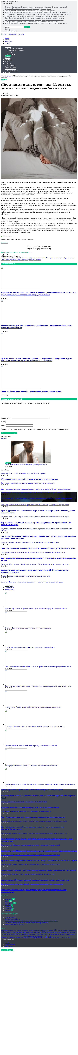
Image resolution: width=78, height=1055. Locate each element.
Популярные (9, 587)
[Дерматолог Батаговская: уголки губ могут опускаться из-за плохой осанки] (16, 763)
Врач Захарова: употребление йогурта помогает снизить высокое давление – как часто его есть (38, 14)
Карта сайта (9, 946)
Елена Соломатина (23, 930)
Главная (3, 76)
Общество (8, 63)
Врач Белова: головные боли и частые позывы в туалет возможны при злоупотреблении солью (38, 12)
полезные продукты (36, 932)
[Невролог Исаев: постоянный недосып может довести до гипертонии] (20, 387)
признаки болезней (13, 934)
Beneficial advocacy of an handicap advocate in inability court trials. (27, 923)
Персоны (12, 65)
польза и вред (64, 932)
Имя (3, 422)
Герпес (11, 52)
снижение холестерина (16, 937)
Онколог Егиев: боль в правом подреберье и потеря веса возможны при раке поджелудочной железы (40, 784)
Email (3, 425)
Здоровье (8, 56)
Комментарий (6, 418)
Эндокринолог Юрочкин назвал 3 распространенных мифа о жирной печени (31, 22)
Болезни (8, 47)
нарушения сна (26, 252)
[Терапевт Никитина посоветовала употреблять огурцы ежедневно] (16, 626)
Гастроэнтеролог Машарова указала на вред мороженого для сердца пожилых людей (34, 16)
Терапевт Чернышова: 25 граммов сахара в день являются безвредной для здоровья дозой (36, 7)
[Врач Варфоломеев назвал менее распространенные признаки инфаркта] (16, 645)
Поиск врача (13, 70)
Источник (4, 243)
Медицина (8, 59)
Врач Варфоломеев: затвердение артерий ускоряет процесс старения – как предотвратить (36, 23)
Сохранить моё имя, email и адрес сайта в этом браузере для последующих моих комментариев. (36, 429)
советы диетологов (60, 937)
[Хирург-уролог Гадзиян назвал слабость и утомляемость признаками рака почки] (16, 705)
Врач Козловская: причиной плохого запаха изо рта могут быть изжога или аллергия (34, 18)
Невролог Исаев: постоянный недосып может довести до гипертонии (31, 391)
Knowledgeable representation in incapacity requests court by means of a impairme (31, 921)
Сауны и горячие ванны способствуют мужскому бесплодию (26, 464)
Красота (7, 58)
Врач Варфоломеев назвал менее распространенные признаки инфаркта (30, 11)
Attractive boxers (10, 917)
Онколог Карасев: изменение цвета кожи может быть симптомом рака (32, 582)
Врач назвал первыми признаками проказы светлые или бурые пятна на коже (35, 489)
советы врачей (37, 936)
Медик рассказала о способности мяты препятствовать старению (29, 479)
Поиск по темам (10, 67)
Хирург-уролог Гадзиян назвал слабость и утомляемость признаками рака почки (33, 707)
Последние (8, 586)
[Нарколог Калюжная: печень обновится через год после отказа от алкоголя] (16, 744)
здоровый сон (15, 252)
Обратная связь (10, 945)
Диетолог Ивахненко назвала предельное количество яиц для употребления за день (38, 548)
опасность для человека (15, 932)
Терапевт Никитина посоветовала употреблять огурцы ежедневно (28, 9)
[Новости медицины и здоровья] (12, 34)
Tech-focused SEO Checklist (14, 924)
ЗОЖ (6, 61)
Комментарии (9, 589)
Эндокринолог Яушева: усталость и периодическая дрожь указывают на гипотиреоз (34, 20)
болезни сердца (34, 930)
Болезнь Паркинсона (16, 48)
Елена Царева (5, 252)
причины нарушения (59, 934)
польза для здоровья (53, 932)
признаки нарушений (29, 934)
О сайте (7, 943)
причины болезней (44, 934)
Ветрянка (12, 54)
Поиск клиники (10, 69)
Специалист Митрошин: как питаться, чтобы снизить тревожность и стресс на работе (34, 726)
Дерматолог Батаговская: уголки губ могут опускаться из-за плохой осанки (31, 765)
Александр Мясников (8, 930)
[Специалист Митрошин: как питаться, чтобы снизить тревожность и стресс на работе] (16, 724)
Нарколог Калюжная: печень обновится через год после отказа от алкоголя (31, 746)
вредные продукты (48, 930)
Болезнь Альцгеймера (16, 50)
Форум (7, 72)
